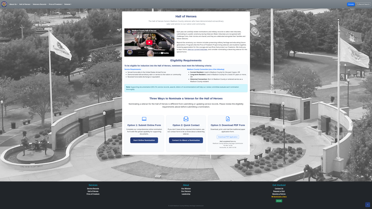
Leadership (186, 194)
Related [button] (67, 4)
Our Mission (186, 188)
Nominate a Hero (280, 197)
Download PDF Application (228, 137)
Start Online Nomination (144, 140)
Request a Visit (279, 191)
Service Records (93, 188)
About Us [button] (13, 4)
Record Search (364, 4)
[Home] (4, 4)
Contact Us (279, 188)
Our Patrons (186, 191)
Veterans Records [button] (39, 4)
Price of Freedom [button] (55, 4)
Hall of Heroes (93, 191)
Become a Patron (279, 194)
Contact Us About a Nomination (186, 140)
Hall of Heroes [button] (24, 4)
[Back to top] (367, 204)
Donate (279, 201)
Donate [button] (351, 4)
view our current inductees (197, 49)
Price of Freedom (93, 194)
